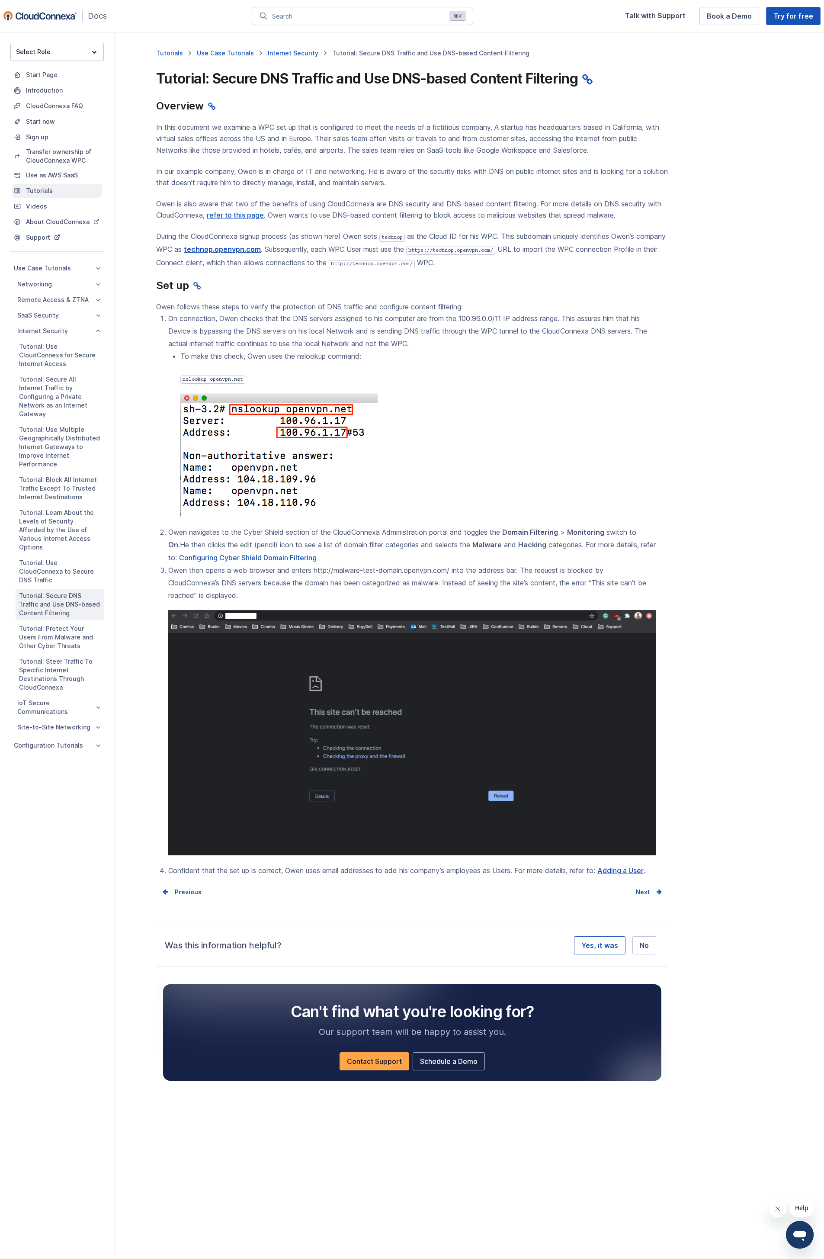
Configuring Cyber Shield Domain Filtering (248, 558)
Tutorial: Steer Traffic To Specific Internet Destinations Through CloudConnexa (56, 674)
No (644, 945)
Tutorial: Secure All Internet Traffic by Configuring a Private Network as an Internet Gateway (53, 397)
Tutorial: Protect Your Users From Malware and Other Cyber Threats (56, 637)
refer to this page (235, 215)
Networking (34, 284)
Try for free (797, 18)
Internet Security (42, 330)
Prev (182, 892)
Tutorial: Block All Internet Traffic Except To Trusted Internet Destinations (58, 488)
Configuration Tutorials (48, 745)
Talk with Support (659, 18)
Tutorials (169, 53)
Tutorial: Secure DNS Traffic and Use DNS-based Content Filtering (59, 604)
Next (643, 892)
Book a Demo (733, 18)
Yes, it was (599, 945)
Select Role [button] (33, 51)
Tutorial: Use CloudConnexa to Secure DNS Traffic (56, 571)
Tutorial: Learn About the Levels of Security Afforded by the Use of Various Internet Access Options (56, 530)
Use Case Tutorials (42, 268)
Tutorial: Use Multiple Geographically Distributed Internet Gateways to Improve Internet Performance (59, 447)
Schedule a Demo (452, 1063)
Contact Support (378, 1063)
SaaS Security (38, 315)
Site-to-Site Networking (53, 727)
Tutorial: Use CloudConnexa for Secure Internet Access (57, 355)
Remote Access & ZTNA (53, 299)
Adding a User (620, 871)
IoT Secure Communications (42, 707)
